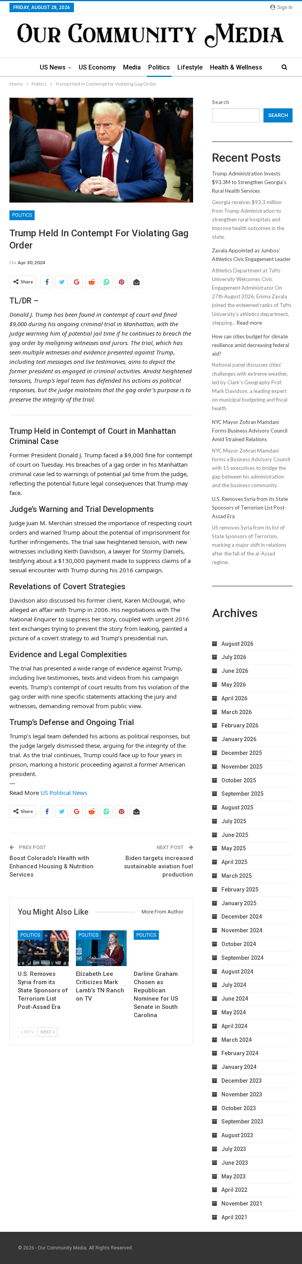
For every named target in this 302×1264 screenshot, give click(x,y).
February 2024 (239, 1053)
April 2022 (234, 1190)
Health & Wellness (236, 67)
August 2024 (237, 971)
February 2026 (239, 725)
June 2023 (234, 1163)
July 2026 (233, 657)
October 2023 (238, 1108)
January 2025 (238, 903)
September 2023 (242, 1121)
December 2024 (241, 916)
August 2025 (237, 807)
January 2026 (238, 739)
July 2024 (233, 985)
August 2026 (237, 644)
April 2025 (234, 862)
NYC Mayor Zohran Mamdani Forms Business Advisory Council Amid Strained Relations (249, 430)
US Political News (64, 792)
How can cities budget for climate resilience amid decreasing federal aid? (250, 345)
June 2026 (234, 671)
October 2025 (238, 780)
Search (220, 102)
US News (53, 67)
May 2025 (233, 848)
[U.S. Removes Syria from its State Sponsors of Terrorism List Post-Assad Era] (43, 948)
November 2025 (241, 767)
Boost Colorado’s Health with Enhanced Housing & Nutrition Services (51, 866)
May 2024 (233, 1012)
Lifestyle (190, 67)
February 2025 (239, 889)
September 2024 (242, 958)
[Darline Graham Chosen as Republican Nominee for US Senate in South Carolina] (159, 948)
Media (132, 67)
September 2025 (242, 794)
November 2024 (241, 930)
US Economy (97, 67)
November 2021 (241, 1203)
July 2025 (233, 821)
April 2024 (234, 1026)
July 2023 (233, 1149)
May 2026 (233, 684)
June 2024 (234, 998)
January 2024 (238, 1067)
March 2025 (236, 876)
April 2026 (234, 698)
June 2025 (234, 835)
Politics (159, 67)
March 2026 (236, 712)
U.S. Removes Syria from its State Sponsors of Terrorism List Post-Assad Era (250, 507)
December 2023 (241, 1081)
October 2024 (238, 944)
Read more (249, 323)
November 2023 (241, 1094)
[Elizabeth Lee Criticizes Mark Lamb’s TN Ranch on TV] (101, 948)
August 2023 (237, 1135)
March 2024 (236, 1040)
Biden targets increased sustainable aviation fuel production (158, 866)
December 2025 (241, 753)
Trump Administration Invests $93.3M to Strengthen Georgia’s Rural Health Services (249, 182)
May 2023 (233, 1176)
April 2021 (234, 1217)
